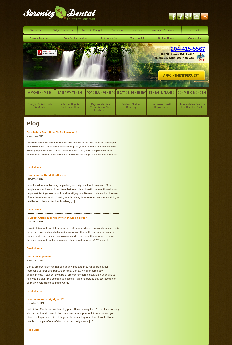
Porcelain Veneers (101, 93)
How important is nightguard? (45, 299)
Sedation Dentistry (131, 93)
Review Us (195, 30)
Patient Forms (166, 38)
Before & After (109, 38)
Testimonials (137, 38)
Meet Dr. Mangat (92, 30)
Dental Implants (161, 93)
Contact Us (195, 38)
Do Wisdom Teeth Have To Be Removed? (52, 132)
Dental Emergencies (39, 256)
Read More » (34, 166)
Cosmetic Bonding (192, 93)
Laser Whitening (70, 93)
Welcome (36, 30)
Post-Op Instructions (75, 38)
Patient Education (40, 38)
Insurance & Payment (164, 30)
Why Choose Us (63, 30)
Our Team (117, 30)
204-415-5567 (188, 49)
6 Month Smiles (40, 93)
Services (137, 30)
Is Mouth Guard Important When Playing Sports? (57, 217)
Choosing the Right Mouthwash (46, 175)
